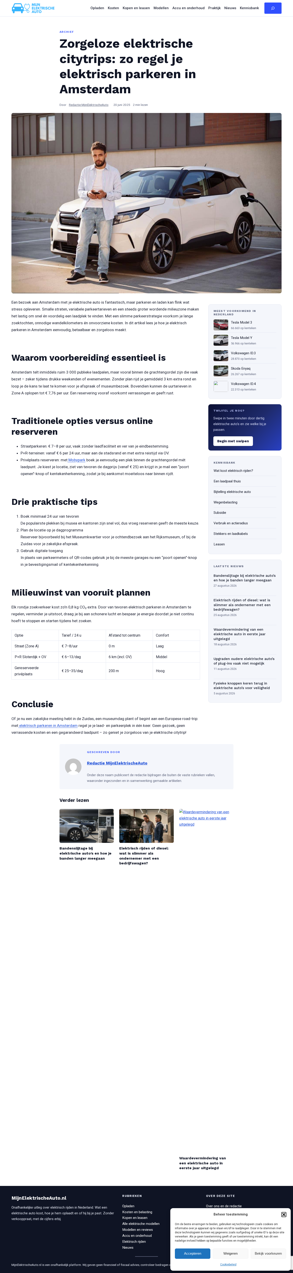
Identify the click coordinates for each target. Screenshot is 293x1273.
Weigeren (230, 1253)
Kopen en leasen (134, 1218)
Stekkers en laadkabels (231, 534)
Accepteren (192, 1253)
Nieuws (127, 1248)
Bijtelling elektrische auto (232, 492)
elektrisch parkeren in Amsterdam (48, 725)
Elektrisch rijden (134, 1242)
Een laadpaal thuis (227, 481)
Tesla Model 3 (241, 322)
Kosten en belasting (137, 1212)
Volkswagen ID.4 (243, 384)
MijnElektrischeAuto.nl (38, 1198)
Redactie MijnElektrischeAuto (89, 105)
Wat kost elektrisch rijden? (233, 471)
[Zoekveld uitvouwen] (273, 8)
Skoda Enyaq (240, 368)
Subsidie (220, 513)
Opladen (128, 1206)
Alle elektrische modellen (141, 1224)
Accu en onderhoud (137, 1236)
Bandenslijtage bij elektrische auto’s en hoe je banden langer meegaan (245, 578)
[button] (284, 1214)
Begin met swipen (233, 441)
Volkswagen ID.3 (243, 353)
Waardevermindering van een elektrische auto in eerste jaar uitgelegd (240, 634)
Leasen (219, 544)
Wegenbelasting (225, 502)
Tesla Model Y (241, 338)
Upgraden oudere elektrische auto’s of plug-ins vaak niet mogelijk (244, 661)
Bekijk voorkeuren (268, 1253)
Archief (67, 31)
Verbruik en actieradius (231, 523)
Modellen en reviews (137, 1230)
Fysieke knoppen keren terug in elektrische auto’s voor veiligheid (242, 685)
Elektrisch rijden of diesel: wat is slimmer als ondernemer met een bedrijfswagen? (242, 605)
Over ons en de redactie (224, 1206)
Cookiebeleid (228, 1264)
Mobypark (76, 460)
